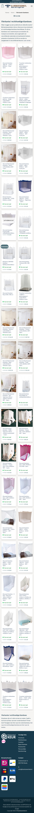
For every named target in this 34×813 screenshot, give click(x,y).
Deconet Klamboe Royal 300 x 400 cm (8, 293)
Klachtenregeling (25, 799)
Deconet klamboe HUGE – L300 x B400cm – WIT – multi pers (24, 166)
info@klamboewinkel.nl (25, 769)
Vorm (12, 12)
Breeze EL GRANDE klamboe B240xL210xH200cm (8, 263)
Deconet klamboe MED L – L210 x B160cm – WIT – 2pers (7, 563)
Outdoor (21, 742)
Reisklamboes (22, 740)
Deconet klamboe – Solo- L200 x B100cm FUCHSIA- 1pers (25, 465)
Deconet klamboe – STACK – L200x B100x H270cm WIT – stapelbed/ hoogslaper (25, 100)
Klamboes (21, 737)
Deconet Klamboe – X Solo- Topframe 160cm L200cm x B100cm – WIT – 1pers (8, 597)
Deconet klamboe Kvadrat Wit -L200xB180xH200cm (8, 231)
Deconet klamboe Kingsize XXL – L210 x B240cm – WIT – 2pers (8, 530)
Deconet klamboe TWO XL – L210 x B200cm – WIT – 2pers (24, 563)
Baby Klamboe (22, 744)
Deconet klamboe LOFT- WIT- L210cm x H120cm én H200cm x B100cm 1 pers (8, 631)
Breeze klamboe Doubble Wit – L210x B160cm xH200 (8, 198)
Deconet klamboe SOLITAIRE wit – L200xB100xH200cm (25, 395)
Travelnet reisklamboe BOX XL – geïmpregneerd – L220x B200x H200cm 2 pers (25, 66)
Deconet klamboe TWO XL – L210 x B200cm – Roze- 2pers (7, 65)
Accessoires (21, 746)
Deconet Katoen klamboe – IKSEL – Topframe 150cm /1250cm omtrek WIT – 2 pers (8, 432)
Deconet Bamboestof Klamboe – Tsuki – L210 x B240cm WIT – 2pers (25, 363)
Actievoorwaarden (17, 802)
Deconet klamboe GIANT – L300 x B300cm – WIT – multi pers (24, 133)
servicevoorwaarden (23, 806)
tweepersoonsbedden (7, 34)
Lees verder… (28, 40)
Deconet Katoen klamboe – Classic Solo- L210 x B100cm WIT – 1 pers (8, 466)
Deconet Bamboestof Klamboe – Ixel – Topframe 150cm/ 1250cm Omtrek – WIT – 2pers (8, 397)
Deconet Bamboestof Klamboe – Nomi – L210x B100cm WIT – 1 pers (8, 166)
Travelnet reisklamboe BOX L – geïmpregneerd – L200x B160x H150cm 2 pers (9, 699)
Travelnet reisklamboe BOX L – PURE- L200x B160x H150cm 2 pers (25, 699)
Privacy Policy (25, 800)
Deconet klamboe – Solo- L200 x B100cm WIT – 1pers (25, 498)
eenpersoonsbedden (20, 31)
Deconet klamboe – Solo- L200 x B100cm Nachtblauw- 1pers (8, 665)
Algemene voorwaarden (10, 799)
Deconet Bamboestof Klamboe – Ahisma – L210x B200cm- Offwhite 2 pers (8, 330)
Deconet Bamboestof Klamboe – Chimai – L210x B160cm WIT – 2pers (25, 330)
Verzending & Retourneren (12, 800)
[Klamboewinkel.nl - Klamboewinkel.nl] (17, 6)
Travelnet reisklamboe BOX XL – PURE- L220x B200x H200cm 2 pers (9, 100)
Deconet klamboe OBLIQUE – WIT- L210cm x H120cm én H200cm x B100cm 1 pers (25, 632)
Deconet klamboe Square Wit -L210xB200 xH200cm (25, 231)
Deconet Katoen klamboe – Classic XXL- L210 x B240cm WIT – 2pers (24, 431)
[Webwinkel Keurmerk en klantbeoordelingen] (8, 736)
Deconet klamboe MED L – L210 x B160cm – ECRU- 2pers (24, 530)
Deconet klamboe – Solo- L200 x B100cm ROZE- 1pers (8, 498)
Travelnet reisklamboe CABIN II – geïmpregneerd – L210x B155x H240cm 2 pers (25, 296)
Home (7, 12)
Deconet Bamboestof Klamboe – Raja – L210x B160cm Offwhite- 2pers (8, 363)
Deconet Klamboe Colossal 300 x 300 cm (24, 263)
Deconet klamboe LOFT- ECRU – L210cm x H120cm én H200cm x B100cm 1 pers (25, 597)
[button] (2, 6)
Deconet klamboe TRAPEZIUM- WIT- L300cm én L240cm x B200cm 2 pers (25, 666)
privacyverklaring (11, 806)
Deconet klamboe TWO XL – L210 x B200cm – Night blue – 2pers (25, 199)
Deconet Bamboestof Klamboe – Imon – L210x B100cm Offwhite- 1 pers (8, 133)
